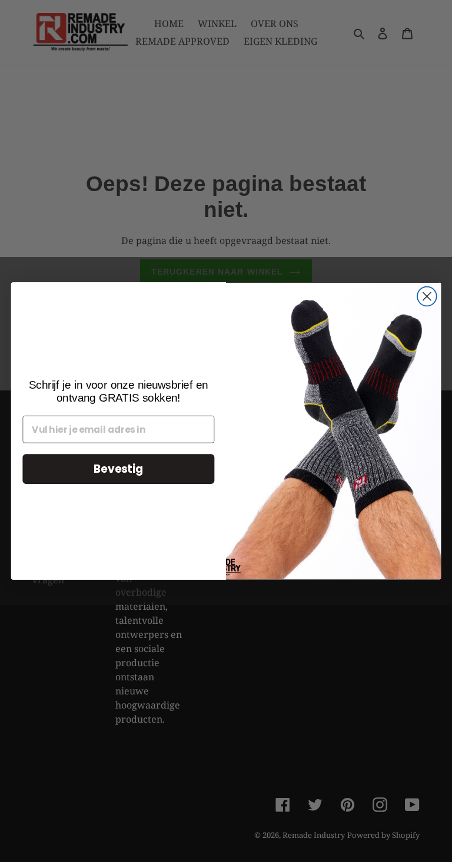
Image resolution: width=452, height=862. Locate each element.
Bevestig (118, 469)
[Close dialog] (427, 296)
